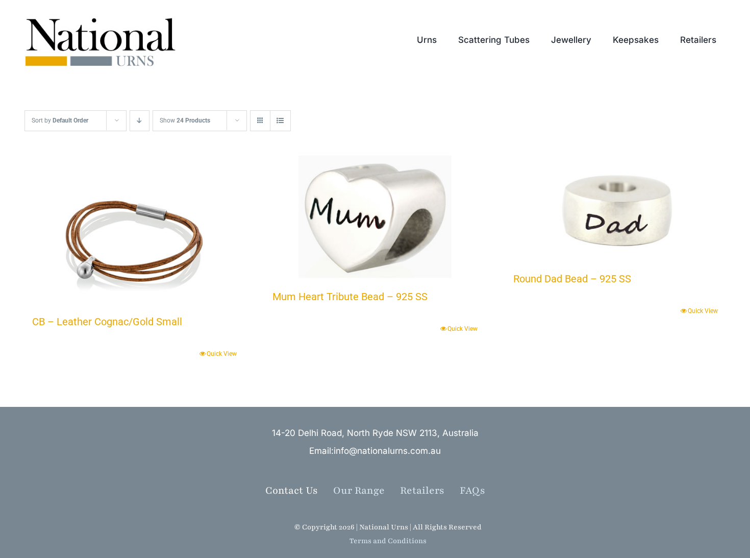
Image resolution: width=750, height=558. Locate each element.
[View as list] (280, 121)
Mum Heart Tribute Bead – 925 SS (350, 296)
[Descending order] (139, 120)
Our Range (359, 490)
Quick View (222, 353)
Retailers (430, 490)
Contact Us (291, 490)
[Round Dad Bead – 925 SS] (616, 208)
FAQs (472, 490)
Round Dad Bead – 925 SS (572, 279)
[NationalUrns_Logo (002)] (106, 15)
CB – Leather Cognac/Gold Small (107, 322)
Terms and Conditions (388, 541)
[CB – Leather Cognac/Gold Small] (134, 229)
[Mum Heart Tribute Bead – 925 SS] (375, 217)
